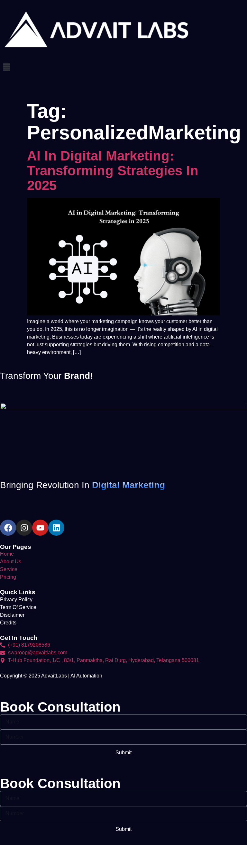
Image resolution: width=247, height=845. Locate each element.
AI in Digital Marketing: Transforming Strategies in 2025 (112, 170)
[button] (123, 67)
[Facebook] (8, 528)
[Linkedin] (56, 528)
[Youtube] (40, 528)
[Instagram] (24, 528)
